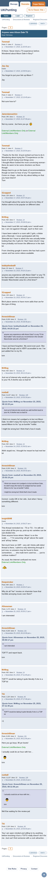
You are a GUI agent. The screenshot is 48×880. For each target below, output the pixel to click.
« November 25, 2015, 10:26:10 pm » (17, 780)
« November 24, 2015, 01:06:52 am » (17, 446)
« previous (33, 23)
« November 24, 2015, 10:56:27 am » (17, 524)
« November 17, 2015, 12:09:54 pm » (17, 71)
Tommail (6, 42)
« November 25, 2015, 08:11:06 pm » (17, 739)
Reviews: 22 (21, 116)
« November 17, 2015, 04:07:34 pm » (17, 198)
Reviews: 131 (22, 319)
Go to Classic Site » (36, 10)
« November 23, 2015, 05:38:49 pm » (17, 322)
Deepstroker (7, 582)
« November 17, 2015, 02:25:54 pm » (17, 151)
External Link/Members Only (14, 131)
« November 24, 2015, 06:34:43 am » (17, 471)
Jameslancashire (9, 114)
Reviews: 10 (22, 609)
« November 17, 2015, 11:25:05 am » (17, 47)
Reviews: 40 (22, 697)
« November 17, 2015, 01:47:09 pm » (17, 119)
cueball (5, 392)
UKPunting (9, 10)
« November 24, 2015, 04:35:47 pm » (17, 587)
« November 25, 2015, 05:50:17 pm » (17, 611)
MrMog (5, 217)
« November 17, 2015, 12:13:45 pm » (17, 97)
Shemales (25, 4)
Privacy (24, 869)
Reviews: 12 (21, 195)
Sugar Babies (38, 4)
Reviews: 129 (23, 395)
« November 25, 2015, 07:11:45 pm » (17, 675)
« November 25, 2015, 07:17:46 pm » (17, 699)
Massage (13, 4)
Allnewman (7, 606)
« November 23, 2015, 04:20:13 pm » (17, 271)
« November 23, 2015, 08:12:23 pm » (17, 373)
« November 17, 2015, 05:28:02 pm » (17, 222)
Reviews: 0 (18, 44)
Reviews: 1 (20, 585)
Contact (34, 869)
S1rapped (6, 193)
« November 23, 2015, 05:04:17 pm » (17, 297)
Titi (3, 694)
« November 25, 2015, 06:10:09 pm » (17, 633)
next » (43, 23)
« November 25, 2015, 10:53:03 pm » (17, 829)
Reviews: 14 (21, 220)
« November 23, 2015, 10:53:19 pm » (17, 397)
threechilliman (8, 316)
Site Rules (12, 869)
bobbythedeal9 (8, 265)
